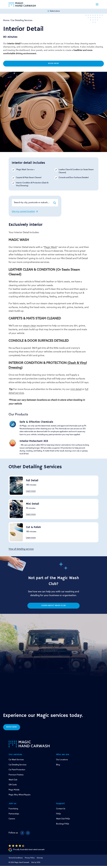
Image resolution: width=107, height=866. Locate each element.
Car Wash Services (16, 760)
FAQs (58, 814)
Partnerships (14, 814)
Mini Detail (32, 504)
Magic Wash (50, 247)
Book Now (53, 63)
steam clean (29, 326)
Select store (55, 11)
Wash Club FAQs (63, 819)
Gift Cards (13, 785)
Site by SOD (35, 862)
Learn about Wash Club (53, 605)
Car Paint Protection (17, 770)
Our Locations (62, 760)
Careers (12, 819)
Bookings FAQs (62, 824)
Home (6, 20)
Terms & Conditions (16, 858)
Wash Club (13, 780)
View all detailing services (21, 549)
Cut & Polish (33, 527)
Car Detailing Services (21, 20)
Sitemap (40, 858)
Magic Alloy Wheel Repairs (19, 795)
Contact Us (60, 809)
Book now (11, 727)
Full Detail (32, 480)
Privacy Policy (30, 858)
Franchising (13, 809)
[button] (97, 4)
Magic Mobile (14, 790)
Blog (58, 765)
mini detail (76, 389)
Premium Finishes (16, 775)
